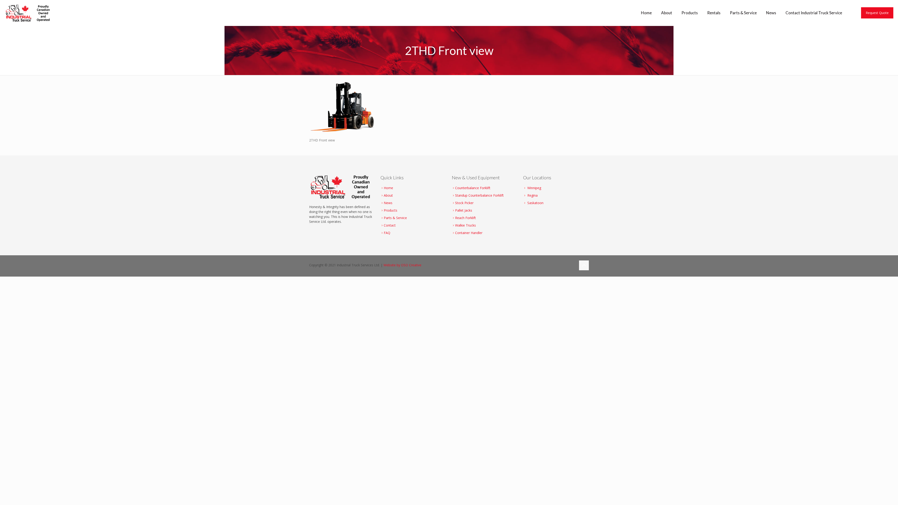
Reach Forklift (465, 218)
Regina (532, 195)
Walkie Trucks (465, 225)
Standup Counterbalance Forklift (479, 195)
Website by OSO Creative (402, 265)
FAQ (387, 233)
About (388, 195)
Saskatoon (535, 203)
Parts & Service (395, 218)
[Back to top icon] (584, 265)
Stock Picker (464, 203)
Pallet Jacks (463, 210)
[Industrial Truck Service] (29, 13)
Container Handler (468, 233)
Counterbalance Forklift (472, 188)
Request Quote (877, 13)
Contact (390, 225)
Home (388, 188)
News (388, 203)
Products (390, 210)
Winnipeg (534, 188)
